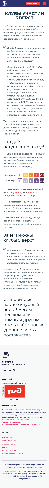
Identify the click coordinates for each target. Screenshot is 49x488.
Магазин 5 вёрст (9, 444)
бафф (31, 192)
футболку (16, 192)
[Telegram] (10, 370)
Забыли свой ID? (9, 441)
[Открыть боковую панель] (44, 3)
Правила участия (9, 450)
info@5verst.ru (25, 479)
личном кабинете (33, 105)
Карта (4, 447)
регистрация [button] (33, 3)
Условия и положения (11, 422)
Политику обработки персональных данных (21, 425)
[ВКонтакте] (5, 370)
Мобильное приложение (12, 454)
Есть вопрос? (7, 437)
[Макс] (15, 370)
